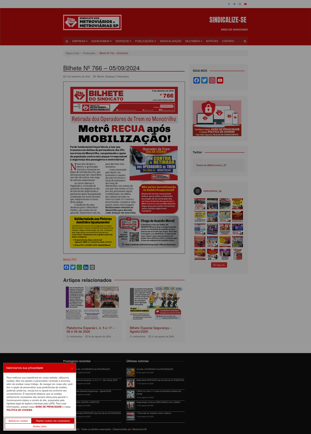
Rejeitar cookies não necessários (53, 420)
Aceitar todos (39, 426)
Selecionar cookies (18, 420)
